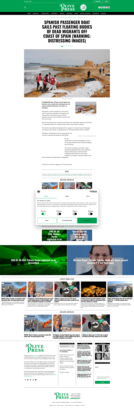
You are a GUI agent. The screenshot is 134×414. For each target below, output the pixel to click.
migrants (75, 174)
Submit (102, 382)
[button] (73, 346)
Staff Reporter (69, 46)
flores (54, 174)
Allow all (87, 220)
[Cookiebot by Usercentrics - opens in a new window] (91, 192)
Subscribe (97, 1)
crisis (49, 174)
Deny (47, 220)
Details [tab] (67, 196)
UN (90, 174)
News (57, 164)
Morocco (81, 174)
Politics (74, 17)
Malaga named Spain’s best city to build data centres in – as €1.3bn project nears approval (119, 300)
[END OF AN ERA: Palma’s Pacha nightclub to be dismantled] (54, 235)
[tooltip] (99, 7)
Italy (59, 174)
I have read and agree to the (103, 377)
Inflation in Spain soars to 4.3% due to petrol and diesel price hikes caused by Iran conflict (66, 300)
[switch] (59, 214)
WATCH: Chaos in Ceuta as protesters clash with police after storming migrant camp (13, 299)
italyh (64, 174)
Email (97, 367)
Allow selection (67, 220)
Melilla (69, 174)
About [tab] (87, 196)
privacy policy (102, 378)
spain (86, 174)
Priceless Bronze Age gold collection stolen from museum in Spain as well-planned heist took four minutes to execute (93, 300)
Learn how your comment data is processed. (78, 226)
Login (106, 1)
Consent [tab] (46, 196)
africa (44, 174)
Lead (61, 17)
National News (67, 17)
